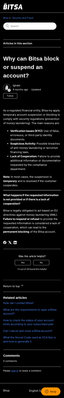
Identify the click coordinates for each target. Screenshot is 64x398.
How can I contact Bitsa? (18, 303)
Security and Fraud (22, 17)
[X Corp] (10, 242)
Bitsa (6, 17)
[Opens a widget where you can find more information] (50, 391)
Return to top (11, 286)
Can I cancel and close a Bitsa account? (27, 331)
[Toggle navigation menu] (54, 6)
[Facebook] (4, 242)
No (41, 262)
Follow (10, 95)
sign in (14, 370)
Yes (23, 262)
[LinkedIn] (15, 242)
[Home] (12, 6)
